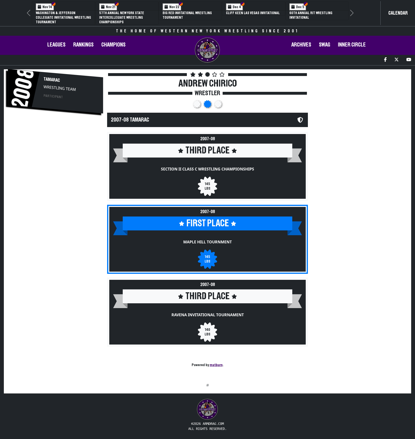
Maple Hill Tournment (207, 242)
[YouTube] (409, 60)
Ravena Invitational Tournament (207, 314)
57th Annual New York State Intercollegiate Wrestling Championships (121, 17)
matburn (216, 365)
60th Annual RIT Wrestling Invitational (310, 15)
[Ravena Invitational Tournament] (218, 105)
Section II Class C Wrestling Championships (207, 169)
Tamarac (51, 79)
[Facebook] (385, 60)
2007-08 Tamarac (130, 120)
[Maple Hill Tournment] (208, 105)
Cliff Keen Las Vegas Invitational (253, 13)
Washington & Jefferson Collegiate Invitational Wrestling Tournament (63, 17)
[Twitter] (397, 60)
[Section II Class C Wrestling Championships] (197, 105)
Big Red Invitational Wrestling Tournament (187, 15)
